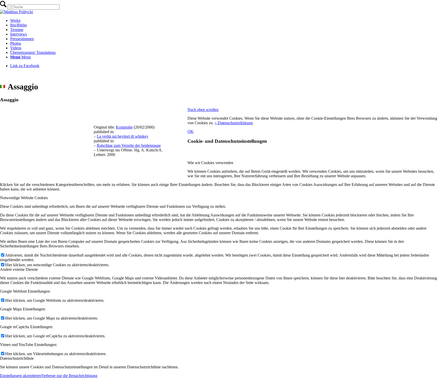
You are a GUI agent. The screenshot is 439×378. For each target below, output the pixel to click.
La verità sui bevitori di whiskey (122, 136)
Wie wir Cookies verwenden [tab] (210, 163)
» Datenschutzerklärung (234, 123)
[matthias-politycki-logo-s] (16, 12)
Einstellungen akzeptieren (20, 375)
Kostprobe (124, 127)
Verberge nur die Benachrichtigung (69, 375)
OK (190, 131)
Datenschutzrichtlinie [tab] (17, 358)
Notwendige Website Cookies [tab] (24, 198)
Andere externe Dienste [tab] (19, 269)
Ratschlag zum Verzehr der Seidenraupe (129, 145)
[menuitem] (224, 20)
